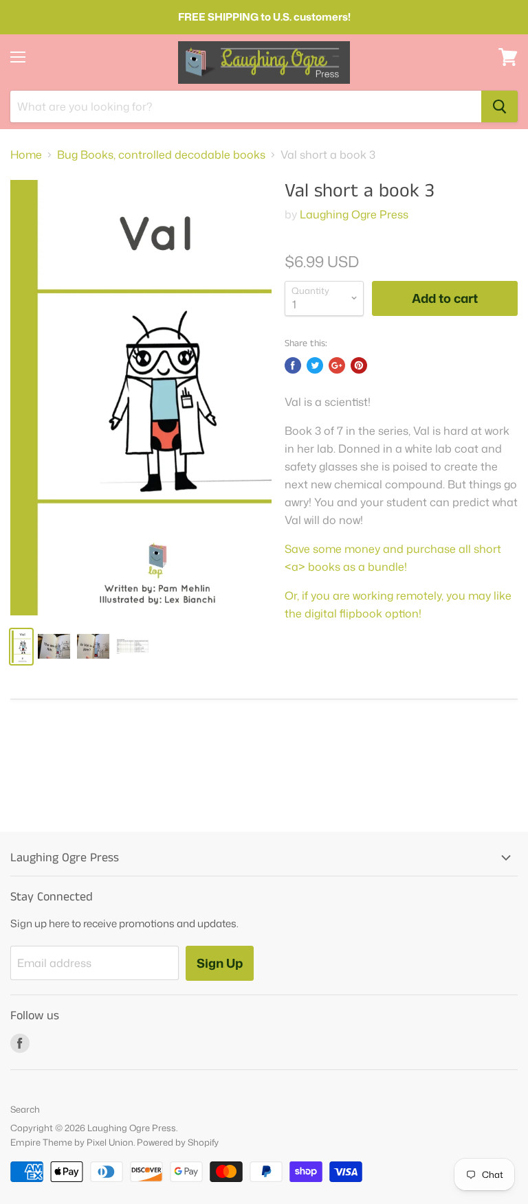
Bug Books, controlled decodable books (161, 154)
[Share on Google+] (337, 365)
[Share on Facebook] (293, 365)
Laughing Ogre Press (354, 214)
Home (26, 154)
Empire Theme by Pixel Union (71, 1142)
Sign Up (220, 963)
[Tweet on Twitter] (315, 365)
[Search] (499, 106)
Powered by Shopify (178, 1142)
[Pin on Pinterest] (359, 365)
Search (25, 1109)
